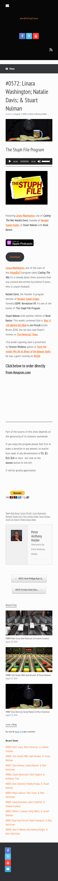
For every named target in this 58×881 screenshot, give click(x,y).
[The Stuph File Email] (8, 869)
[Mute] (39, 161)
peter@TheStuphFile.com (29, 18)
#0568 (37, 356)
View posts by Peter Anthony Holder (38, 549)
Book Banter (15, 513)
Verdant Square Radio (28, 519)
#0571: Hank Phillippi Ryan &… (29, 578)
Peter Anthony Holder (38, 114)
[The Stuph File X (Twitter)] (29, 36)
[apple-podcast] (20, 245)
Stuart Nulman (44, 516)
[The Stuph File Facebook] (22, 36)
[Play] (9, 161)
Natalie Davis (17, 516)
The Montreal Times (27, 334)
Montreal (9, 516)
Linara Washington (39, 513)
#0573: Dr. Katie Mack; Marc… (29, 589)
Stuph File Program (13, 519)
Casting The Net (26, 513)
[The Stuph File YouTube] (36, 36)
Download (15, 257)
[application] (29, 161)
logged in (18, 731)
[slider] (46, 161)
